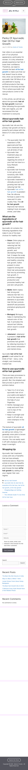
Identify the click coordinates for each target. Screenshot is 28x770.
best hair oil (19, 483)
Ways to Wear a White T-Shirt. (11, 578)
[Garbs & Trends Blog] (10, 10)
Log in (14, 5)
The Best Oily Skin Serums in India (13, 576)
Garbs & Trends (18, 764)
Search (4, 560)
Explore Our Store (14, 760)
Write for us (8, 2)
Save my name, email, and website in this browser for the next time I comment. (13, 543)
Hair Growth (13, 480)
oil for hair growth (15, 487)
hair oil (6, 480)
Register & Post (19, 2)
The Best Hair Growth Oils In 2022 (13, 586)
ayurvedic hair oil (9, 483)
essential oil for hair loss (9, 485)
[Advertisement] (14, 628)
